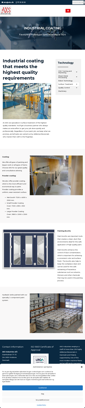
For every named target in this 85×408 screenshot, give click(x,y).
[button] (82, 367)
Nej (42, 394)
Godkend (43, 388)
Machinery (62, 91)
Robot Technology (65, 81)
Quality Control (64, 88)
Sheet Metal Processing (63, 76)
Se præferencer (42, 400)
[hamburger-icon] (68, 11)
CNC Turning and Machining (65, 72)
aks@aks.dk (8, 2)
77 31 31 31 (21, 2)
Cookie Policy (41, 405)
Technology (66, 62)
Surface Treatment (65, 84)
